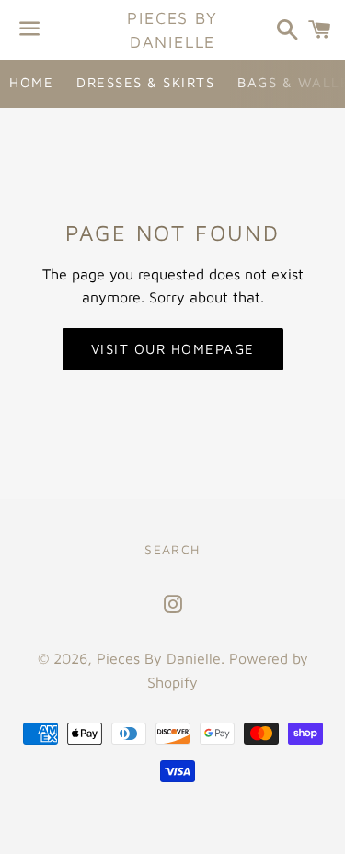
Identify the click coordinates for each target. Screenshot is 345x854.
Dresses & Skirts (145, 82)
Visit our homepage (173, 349)
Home (31, 82)
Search (172, 549)
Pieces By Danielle (172, 29)
